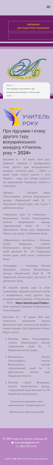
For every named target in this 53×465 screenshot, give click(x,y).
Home (9, 85)
